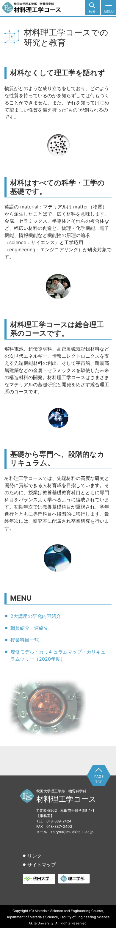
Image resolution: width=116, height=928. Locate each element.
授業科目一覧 (24, 640)
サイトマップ (41, 865)
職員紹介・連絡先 (29, 628)
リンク (34, 856)
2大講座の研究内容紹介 (35, 616)
